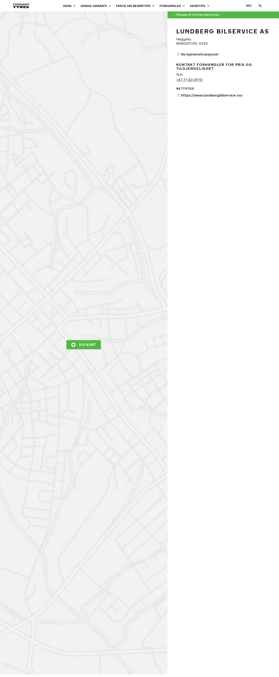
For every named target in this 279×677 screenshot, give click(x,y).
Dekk (67, 6)
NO (249, 5)
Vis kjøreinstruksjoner (200, 54)
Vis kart (87, 345)
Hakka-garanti (94, 6)
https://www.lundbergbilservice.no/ (212, 95)
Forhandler (170, 6)
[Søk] (260, 5)
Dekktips (197, 6)
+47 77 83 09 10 (189, 80)
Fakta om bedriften (133, 6)
